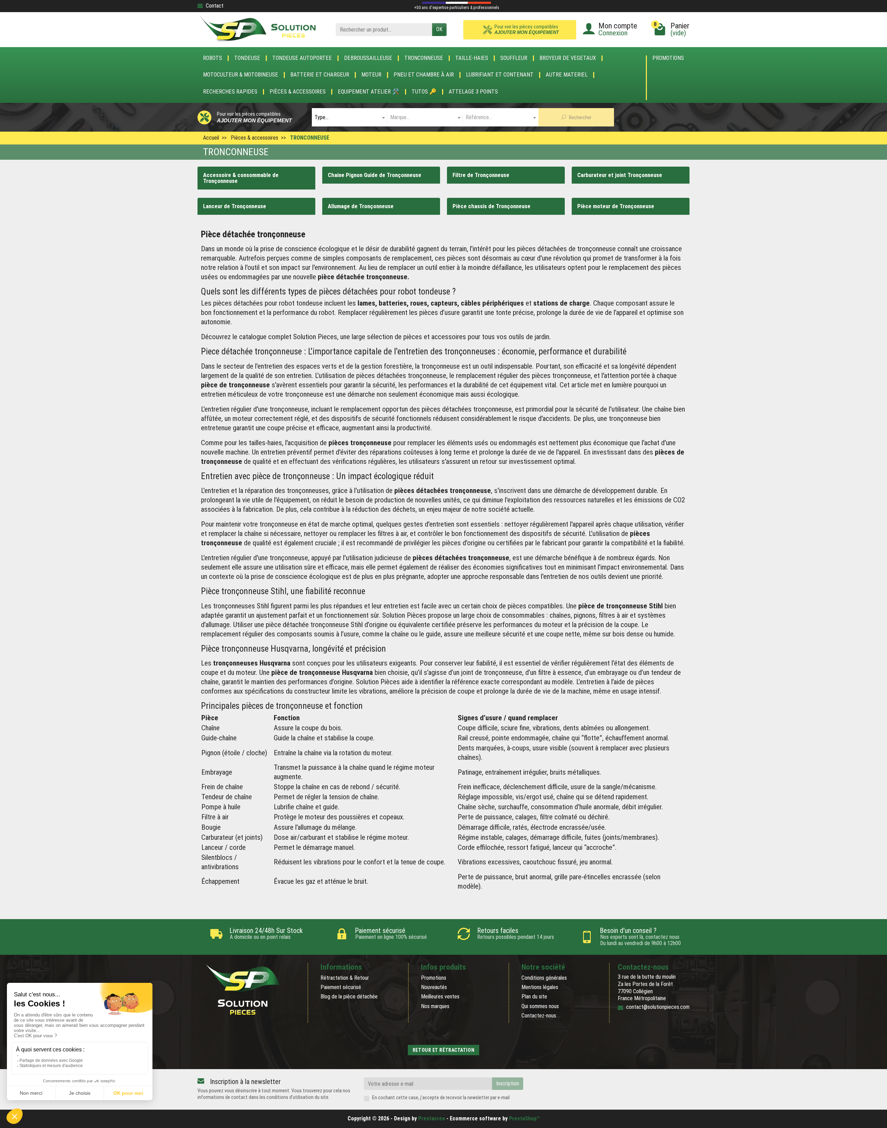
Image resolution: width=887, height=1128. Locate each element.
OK (439, 29)
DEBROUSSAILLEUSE (368, 58)
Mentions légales (539, 987)
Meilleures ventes (440, 996)
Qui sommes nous (540, 1006)
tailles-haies (265, 443)
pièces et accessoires (434, 337)
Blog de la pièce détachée (349, 996)
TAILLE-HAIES (471, 58)
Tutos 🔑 (424, 92)
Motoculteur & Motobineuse (240, 75)
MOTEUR (371, 75)
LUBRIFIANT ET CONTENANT (500, 75)
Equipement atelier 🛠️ (368, 92)
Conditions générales (544, 978)
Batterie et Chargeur (319, 75)
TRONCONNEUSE (423, 58)
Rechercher (579, 117)
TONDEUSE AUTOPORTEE (302, 58)
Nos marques (435, 1006)
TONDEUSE (247, 58)
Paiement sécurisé (340, 987)
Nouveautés (434, 987)
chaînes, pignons (573, 615)
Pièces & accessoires (298, 92)
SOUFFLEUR (513, 58)
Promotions (668, 58)
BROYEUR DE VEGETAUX (567, 58)
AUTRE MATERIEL (567, 75)
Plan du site (534, 996)
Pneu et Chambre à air (424, 75)
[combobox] (349, 117)
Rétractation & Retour (344, 978)
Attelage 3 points (473, 92)
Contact (214, 5)
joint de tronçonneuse (491, 672)
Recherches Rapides (230, 92)
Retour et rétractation (443, 1050)
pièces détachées (439, 558)
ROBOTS (212, 58)
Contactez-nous (538, 1015)
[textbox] (349, 117)
